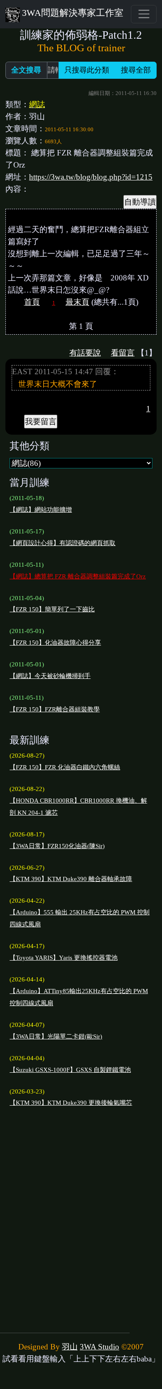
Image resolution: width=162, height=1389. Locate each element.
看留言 (123, 352)
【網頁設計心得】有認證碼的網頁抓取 (62, 543)
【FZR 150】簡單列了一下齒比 (52, 609)
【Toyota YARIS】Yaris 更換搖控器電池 (64, 957)
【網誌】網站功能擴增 (41, 509)
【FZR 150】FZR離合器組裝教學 (55, 709)
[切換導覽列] (143, 14)
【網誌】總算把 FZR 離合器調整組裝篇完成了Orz (78, 576)
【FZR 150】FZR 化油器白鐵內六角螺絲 (65, 767)
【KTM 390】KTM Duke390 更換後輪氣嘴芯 (71, 1102)
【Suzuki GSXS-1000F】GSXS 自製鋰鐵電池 (70, 1069)
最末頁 (77, 302)
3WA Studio (99, 1346)
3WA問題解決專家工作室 (72, 13)
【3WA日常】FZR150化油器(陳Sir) (57, 846)
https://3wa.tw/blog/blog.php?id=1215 (90, 177)
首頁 (32, 302)
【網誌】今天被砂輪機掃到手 (50, 676)
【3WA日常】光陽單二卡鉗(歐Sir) (56, 1036)
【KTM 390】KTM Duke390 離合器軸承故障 (71, 879)
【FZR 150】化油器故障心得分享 (55, 642)
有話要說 (85, 352)
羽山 (70, 1346)
